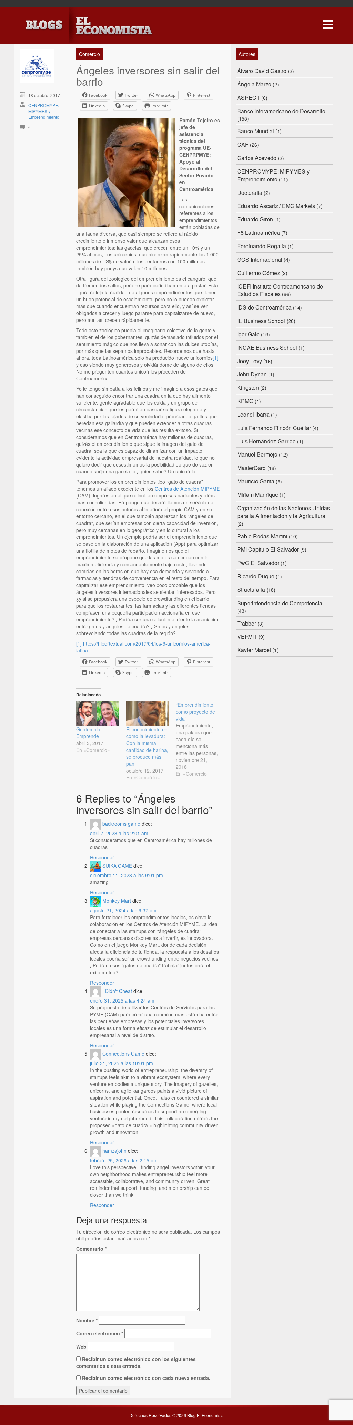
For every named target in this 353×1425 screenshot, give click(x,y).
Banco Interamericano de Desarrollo (281, 111)
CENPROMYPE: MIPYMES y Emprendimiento (43, 111)
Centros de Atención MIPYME (187, 488)
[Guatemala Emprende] (97, 713)
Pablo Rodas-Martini (262, 536)
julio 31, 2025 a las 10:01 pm (121, 1063)
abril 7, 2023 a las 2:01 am (119, 833)
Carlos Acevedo (256, 158)
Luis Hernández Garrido (266, 441)
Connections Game (123, 1053)
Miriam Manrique (257, 495)
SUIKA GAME (117, 865)
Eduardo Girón (255, 219)
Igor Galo (248, 334)
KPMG (245, 401)
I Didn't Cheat (117, 990)
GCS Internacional (259, 259)
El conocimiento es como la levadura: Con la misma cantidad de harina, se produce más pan (147, 746)
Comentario (91, 1248)
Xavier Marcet (254, 650)
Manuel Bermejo (257, 454)
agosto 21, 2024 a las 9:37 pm (123, 910)
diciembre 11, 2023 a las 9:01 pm (126, 875)
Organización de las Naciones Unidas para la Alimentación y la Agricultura (283, 512)
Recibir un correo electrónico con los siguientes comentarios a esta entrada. (136, 1362)
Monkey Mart (116, 900)
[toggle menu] (327, 23)
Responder (102, 857)
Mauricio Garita (255, 481)
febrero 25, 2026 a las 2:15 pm (124, 1160)
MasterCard (251, 468)
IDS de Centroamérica (264, 307)
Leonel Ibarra (253, 414)
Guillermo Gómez (258, 273)
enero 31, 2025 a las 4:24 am (122, 1000)
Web (81, 1346)
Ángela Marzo (254, 84)
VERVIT (247, 636)
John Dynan (252, 374)
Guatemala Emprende (88, 733)
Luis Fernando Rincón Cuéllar (274, 428)
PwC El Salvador (258, 563)
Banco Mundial (255, 131)
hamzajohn (114, 1150)
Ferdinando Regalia (261, 246)
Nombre (87, 1320)
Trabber (246, 623)
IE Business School (261, 321)
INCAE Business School (267, 348)
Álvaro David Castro (261, 71)
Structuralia (251, 590)
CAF (243, 144)
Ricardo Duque (255, 576)
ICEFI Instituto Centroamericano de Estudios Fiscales (280, 290)
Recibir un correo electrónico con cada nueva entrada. (146, 1377)
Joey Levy (249, 361)
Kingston (248, 387)
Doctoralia (249, 193)
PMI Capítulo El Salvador (268, 549)
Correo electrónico (99, 1333)
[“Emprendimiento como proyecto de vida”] (200, 739)
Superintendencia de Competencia (279, 603)
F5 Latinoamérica (258, 233)
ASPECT (248, 98)
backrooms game (121, 823)
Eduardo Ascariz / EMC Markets (276, 206)
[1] (215, 357)
